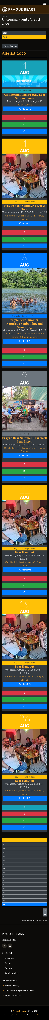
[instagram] (10, 945)
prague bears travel (13, 995)
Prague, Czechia (24, 105)
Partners (8, 968)
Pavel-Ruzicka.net (39, 1015)
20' (4, 864)
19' (4, 868)
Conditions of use (12, 973)
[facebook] (4, 945)
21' (4, 860)
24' (4, 848)
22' (4, 856)
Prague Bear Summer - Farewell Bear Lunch (24, 439)
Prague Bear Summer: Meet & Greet (24, 207)
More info (26, 109)
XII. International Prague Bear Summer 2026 (24, 96)
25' (4, 844)
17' (4, 876)
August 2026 (14, 53)
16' (4, 880)
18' (4, 872)
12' (4, 896)
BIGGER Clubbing (12, 985)
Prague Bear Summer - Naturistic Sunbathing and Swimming (24, 323)
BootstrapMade (17, 1015)
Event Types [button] (10, 46)
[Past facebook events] (24, 904)
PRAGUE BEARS (22, 9)
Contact (8, 963)
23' (4, 852)
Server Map (9, 958)
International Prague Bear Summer (19, 990)
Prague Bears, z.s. (20, 1011)
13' (4, 892)
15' (4, 884)
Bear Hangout (24, 552)
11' (4, 900)
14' (4, 888)
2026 (5, 33)
